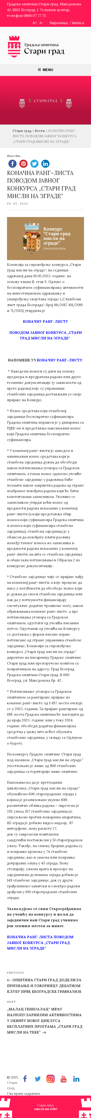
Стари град (22, 131)
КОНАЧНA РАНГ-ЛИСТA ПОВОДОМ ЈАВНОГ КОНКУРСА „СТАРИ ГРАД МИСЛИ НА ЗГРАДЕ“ (40, 943)
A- (41, 23)
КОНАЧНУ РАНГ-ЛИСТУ (45, 321)
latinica (78, 23)
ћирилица (59, 23)
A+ (34, 22)
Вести (40, 131)
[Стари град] (36, 57)
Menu (48, 70)
